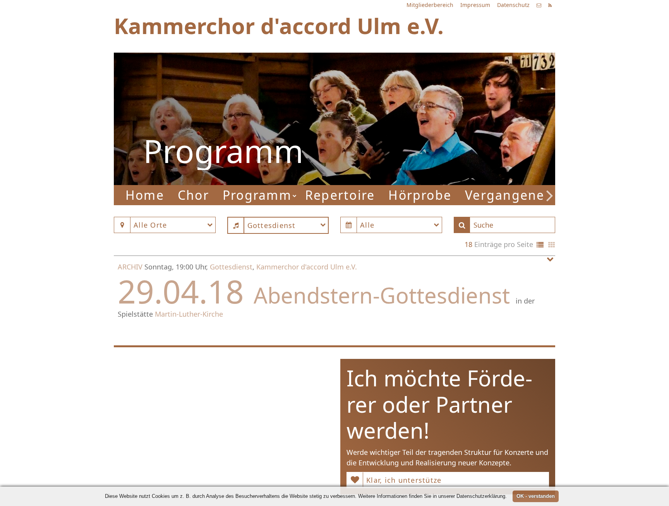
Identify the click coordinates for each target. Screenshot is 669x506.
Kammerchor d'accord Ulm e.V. (306, 266)
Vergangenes (508, 195)
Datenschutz (513, 5)
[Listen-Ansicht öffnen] (540, 245)
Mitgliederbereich (430, 5)
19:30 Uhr (432, 121)
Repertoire (340, 195)
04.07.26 (459, 89)
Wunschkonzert (441, 112)
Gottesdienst (231, 266)
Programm (257, 195)
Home (144, 195)
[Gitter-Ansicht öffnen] (551, 245)
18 (468, 244)
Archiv (130, 266)
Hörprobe (419, 195)
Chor (193, 195)
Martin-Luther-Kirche (189, 314)
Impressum (475, 5)
